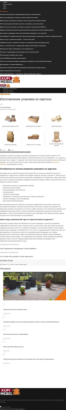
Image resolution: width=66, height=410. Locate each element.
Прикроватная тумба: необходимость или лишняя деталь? (17, 48)
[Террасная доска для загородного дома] (34, 300)
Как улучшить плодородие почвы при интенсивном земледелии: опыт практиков (23, 33)
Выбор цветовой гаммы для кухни (13, 346)
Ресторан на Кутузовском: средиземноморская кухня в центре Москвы (20, 14)
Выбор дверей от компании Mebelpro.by (11, 64)
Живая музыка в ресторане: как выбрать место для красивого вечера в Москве (23, 20)
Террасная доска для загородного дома (15, 309)
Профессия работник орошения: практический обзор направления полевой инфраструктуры (27, 30)
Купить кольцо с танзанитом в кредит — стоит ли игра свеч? (17, 39)
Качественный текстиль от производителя (15, 334)
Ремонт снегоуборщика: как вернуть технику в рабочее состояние (19, 17)
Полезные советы (5, 94)
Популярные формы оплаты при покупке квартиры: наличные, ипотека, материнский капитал (31, 322)
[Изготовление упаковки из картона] (33, 146)
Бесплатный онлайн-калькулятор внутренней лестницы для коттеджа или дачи (22, 67)
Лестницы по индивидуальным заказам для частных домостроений (19, 52)
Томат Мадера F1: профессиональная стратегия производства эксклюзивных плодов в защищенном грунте (31, 36)
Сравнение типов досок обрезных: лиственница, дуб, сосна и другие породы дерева (28, 359)
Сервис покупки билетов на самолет (10, 70)
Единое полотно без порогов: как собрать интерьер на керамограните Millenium (23, 27)
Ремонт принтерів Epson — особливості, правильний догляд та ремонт (20, 73)
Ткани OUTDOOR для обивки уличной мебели (13, 58)
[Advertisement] (33, 376)
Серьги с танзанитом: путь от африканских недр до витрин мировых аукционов (23, 45)
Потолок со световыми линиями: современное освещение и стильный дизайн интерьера (25, 61)
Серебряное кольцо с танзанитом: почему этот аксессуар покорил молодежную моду (24, 42)
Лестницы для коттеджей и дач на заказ (11, 55)
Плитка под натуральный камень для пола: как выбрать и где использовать (22, 23)
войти (8, 264)
